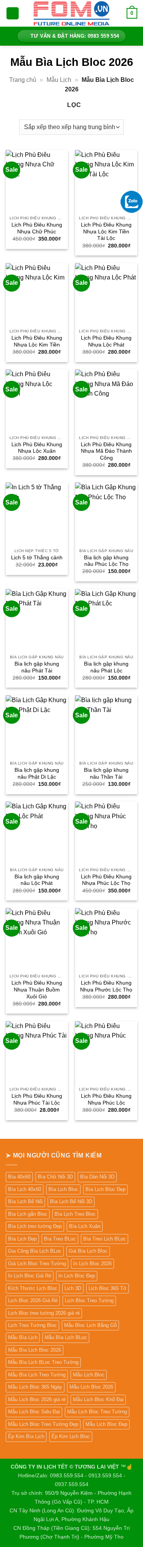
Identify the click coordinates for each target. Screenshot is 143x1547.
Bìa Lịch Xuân (84, 1226)
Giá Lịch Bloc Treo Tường (37, 1263)
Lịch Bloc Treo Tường (89, 1300)
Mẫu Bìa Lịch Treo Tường (37, 1375)
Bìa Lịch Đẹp (22, 1239)
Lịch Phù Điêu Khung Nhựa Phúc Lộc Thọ (106, 880)
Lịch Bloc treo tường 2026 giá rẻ (44, 1313)
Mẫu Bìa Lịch (22, 1337)
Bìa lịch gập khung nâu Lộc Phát (36, 880)
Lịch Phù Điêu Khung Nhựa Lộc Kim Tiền (36, 341)
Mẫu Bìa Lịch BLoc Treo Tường (43, 1362)
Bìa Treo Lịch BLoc (104, 1239)
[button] (12, 13)
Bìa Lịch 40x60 (24, 1189)
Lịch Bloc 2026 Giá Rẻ (33, 1300)
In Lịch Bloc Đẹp (76, 1276)
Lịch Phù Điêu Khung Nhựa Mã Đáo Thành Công (106, 451)
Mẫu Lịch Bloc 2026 (91, 1387)
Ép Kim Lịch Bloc (70, 1436)
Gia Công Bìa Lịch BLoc (34, 1251)
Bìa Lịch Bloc (63, 1189)
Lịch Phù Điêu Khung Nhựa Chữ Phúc (36, 228)
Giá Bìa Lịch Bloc (88, 1251)
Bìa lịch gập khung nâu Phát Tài (36, 667)
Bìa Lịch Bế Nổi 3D (71, 1201)
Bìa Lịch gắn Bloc (27, 1214)
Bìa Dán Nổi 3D (97, 1177)
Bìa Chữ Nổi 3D (55, 1177)
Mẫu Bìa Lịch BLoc (66, 1337)
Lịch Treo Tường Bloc (32, 1325)
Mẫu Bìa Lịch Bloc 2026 (34, 1350)
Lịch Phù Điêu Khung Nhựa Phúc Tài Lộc (36, 1099)
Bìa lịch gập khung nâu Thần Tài (106, 773)
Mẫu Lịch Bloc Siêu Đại (34, 1411)
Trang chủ (22, 80)
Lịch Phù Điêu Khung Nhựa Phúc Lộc (106, 1099)
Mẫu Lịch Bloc (88, 1375)
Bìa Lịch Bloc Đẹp (105, 1189)
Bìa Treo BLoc (60, 1239)
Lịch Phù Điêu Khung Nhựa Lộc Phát (106, 341)
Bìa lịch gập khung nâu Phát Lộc (106, 667)
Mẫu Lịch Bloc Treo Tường (97, 1411)
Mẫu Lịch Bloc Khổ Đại (98, 1399)
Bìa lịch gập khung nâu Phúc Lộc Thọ (106, 561)
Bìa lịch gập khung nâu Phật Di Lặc (36, 773)
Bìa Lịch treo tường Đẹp (35, 1226)
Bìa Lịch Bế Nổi (25, 1201)
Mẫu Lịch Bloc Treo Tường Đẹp (43, 1424)
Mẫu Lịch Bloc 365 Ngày (35, 1387)
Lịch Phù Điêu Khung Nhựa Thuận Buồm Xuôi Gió (36, 989)
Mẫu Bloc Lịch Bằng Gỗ (90, 1325)
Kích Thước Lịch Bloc (32, 1288)
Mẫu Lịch (59, 80)
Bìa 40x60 (19, 1177)
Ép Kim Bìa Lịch (26, 1436)
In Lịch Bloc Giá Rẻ (29, 1276)
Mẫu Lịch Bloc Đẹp (106, 1424)
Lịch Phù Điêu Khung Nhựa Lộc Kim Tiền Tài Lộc (106, 231)
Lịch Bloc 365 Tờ (107, 1288)
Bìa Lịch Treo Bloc (75, 1214)
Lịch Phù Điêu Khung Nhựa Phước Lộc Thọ (106, 986)
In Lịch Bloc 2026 (92, 1263)
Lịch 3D (72, 1288)
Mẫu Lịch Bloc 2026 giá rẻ (37, 1399)
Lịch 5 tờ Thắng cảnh (37, 557)
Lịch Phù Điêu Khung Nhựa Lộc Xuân (36, 448)
